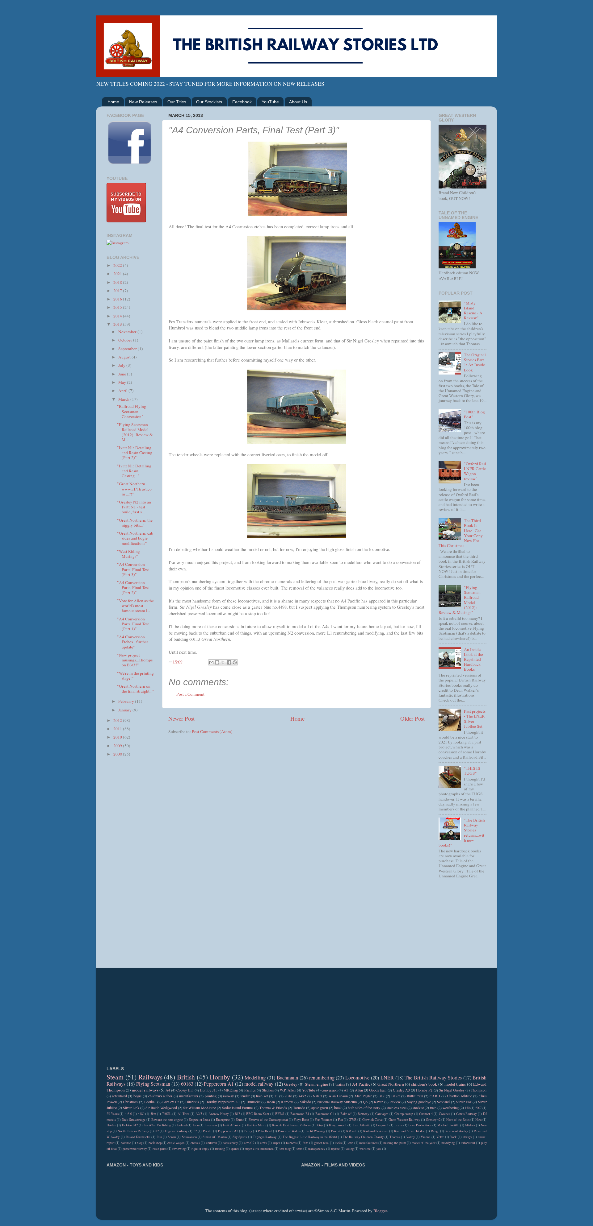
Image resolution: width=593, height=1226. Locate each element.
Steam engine (316, 1084)
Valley (410, 1137)
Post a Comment (190, 694)
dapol (276, 1143)
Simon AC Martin (215, 1137)
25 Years (113, 1114)
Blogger (380, 1210)
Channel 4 (426, 1114)
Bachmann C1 (324, 1114)
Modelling (255, 1077)
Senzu (172, 1137)
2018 (118, 282)
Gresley (290, 1084)
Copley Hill (184, 1089)
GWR (352, 1119)
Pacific (207, 1131)
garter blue (321, 1143)
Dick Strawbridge (133, 1119)
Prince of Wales (288, 1131)
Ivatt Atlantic (232, 1125)
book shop (155, 1143)
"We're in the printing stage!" (135, 675)
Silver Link (131, 1107)
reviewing (179, 1148)
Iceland (182, 1125)
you (378, 1148)
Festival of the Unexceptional (268, 1119)
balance (126, 1143)
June (122, 374)
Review (395, 1101)
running (220, 1148)
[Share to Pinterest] (235, 662)
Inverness (210, 1125)
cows (263, 1143)
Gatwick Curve (372, 1119)
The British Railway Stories (433, 1077)
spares (235, 1148)
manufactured (368, 1143)
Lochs (398, 1125)
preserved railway (135, 1148)
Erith (239, 1119)
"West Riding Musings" (128, 554)
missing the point (394, 1143)
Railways (150, 1076)
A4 (168, 1089)
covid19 (249, 1143)
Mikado (305, 1101)
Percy (248, 1131)
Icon (196, 1125)
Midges (470, 1125)
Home (113, 101)
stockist (418, 1107)
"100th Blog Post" (474, 414)
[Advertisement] (130, 859)
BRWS (279, 1114)
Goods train (377, 1089)
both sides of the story (364, 1107)
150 (467, 1108)
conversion (330, 1089)
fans (305, 1143)
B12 (381, 1095)
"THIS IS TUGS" (472, 770)
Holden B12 (130, 1125)
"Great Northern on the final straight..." (135, 688)
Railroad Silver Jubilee (409, 1131)
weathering (451, 1107)
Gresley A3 (401, 1089)
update (335, 1148)
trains (340, 1084)
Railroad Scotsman (375, 1131)
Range (435, 1131)
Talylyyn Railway (264, 1137)
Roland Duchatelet (138, 1137)
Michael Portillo (448, 1125)
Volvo (440, 1137)
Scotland (443, 1101)
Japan (271, 1101)
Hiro (478, 1119)
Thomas (394, 1137)
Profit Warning (315, 1131)
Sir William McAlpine (199, 1107)
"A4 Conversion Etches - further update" (132, 641)
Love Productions (419, 1125)
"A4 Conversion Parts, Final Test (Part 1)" (133, 624)
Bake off (346, 1114)
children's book (424, 1084)
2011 (118, 728)
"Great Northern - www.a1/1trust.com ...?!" (134, 488)
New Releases (143, 101)
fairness (291, 1143)
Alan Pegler (363, 1095)
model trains (455, 1084)
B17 (237, 1114)
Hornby (220, 1076)
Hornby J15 (208, 1089)
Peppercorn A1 (218, 1083)
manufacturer (188, 1095)
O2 (157, 1131)
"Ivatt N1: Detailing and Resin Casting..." (134, 470)
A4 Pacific (361, 1084)
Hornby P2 (424, 1089)
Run (159, 1137)
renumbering (321, 1077)
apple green (319, 1107)
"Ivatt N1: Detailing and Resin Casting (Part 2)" (134, 452)
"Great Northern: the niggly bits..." (135, 522)
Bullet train (415, 1095)
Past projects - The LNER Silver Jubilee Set (475, 718)
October (125, 340)
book (338, 1107)
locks (338, 1143)
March (124, 399)
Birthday (363, 1114)
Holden (111, 1125)
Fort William (323, 1119)
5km (153, 1114)
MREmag (231, 1089)
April (123, 390)
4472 (302, 1095)
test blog (285, 1148)
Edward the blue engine (167, 1119)
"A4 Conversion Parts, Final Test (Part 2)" (133, 587)
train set (262, 1095)
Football (150, 1101)
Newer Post (181, 718)
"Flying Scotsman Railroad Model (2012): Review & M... (135, 432)
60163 (187, 1083)
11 (276, 1095)
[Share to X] (223, 662)
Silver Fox (464, 1101)
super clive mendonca (259, 1148)
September (128, 348)
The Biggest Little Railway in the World (310, 1137)
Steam (115, 1076)
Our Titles (176, 101)
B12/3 (395, 1095)
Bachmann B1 (299, 1114)
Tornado (299, 1107)
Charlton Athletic (459, 1095)
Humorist (253, 1101)
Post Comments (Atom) (212, 731)
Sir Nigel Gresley (452, 1089)
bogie (137, 1095)
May (122, 382)
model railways (145, 1090)
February (126, 701)
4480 (141, 1114)
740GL (166, 1114)
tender (245, 1095)
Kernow (287, 1101)
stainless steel (396, 1107)
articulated (119, 1095)
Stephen (268, 1089)
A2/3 (199, 1114)
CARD (435, 1095)
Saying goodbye (419, 1101)
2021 (118, 273)
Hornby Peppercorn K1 (222, 1101)
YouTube (270, 101)
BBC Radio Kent (257, 1114)
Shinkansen (189, 1137)
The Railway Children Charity (363, 1137)
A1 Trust (184, 1114)
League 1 (382, 1125)
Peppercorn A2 (228, 1131)
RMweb (351, 1131)
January (125, 710)
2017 (118, 290)
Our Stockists (209, 101)
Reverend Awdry (456, 1131)
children (211, 1143)
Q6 (365, 1101)
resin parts (159, 1148)
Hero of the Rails (457, 1119)
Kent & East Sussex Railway (291, 1125)
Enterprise (223, 1119)
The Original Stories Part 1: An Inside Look (475, 362)
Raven (378, 1101)
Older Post (412, 718)
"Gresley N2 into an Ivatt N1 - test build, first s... (134, 507)
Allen (359, 1089)
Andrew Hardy (218, 1114)
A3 (346, 1089)
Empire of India (199, 1119)
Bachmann (287, 1077)
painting (211, 1095)
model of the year (423, 1143)
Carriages (381, 1114)
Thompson (478, 1089)
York (453, 1137)
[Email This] (211, 662)
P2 (195, 1131)
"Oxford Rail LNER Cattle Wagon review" (475, 471)
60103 (317, 1095)
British (186, 1076)
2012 (118, 720)
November (127, 331)
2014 (118, 316)
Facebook (242, 101)
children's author (160, 1095)
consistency (230, 1143)
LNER (387, 1077)
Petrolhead (265, 1131)
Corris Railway (466, 1114)
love (350, 1143)
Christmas (130, 1101)
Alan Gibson (338, 1095)
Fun (340, 1119)
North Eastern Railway (133, 1131)
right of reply (200, 1148)
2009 (118, 745)
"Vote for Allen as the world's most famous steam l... (135, 605)
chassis (195, 1143)
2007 (478, 1108)
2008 (118, 754)
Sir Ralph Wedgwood (161, 1107)
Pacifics (250, 1089)
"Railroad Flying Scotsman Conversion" (131, 411)
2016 (118, 299)
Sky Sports (240, 1137)
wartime (365, 1148)
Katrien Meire (256, 1125)
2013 (118, 324)
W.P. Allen (288, 1089)
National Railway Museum (336, 1101)
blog (139, 1143)
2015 (118, 307)
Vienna (425, 1137)
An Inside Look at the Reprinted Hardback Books (473, 659)
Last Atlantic (361, 1125)
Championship (403, 1114)
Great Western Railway (404, 1119)
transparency (316, 1148)
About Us (298, 101)
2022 (118, 265)
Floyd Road (301, 1119)
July (122, 365)
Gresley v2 (433, 1119)
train (433, 1107)
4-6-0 (128, 1114)
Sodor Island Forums (237, 1107)
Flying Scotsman (153, 1083)
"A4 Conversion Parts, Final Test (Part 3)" (133, 569)
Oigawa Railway (176, 1131)
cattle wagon (175, 1143)
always (467, 1137)
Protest (335, 1131)
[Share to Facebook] (229, 662)
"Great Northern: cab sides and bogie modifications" (135, 538)
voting (350, 1148)
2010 (118, 737)
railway (228, 1095)
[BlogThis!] (217, 662)
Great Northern (390, 1084)
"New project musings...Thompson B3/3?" (135, 660)
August (125, 357)
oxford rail (468, 1143)
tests (299, 1148)
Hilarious (192, 1101)
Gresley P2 (170, 1101)
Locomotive (357, 1077)
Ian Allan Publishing (157, 1125)
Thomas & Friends (273, 1107)
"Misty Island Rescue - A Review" (473, 310)
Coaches (444, 1114)
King (320, 1125)
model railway (258, 1083)
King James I (338, 1125)
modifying (448, 1143)
